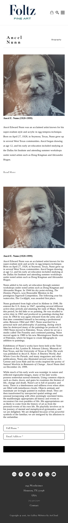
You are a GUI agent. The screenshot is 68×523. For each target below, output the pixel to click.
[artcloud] (14, 474)
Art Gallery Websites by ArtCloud (42, 515)
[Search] (57, 12)
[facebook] (40, 474)
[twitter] (27, 474)
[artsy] (47, 474)
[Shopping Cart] (51, 12)
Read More (9, 172)
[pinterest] (21, 474)
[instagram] (34, 474)
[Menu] (63, 12)
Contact (34, 505)
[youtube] (54, 474)
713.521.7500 (34, 500)
